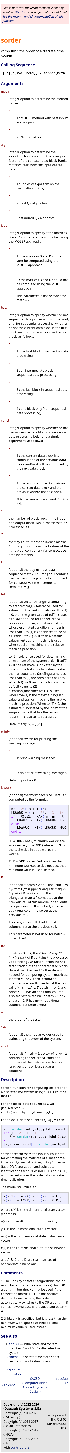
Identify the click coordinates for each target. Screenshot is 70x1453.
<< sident (8, 1385)
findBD (14, 1344)
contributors (20, 1447)
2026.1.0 (20, 12)
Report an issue (14, 1371)
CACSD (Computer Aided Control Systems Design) (34, 1385)
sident (13, 1357)
